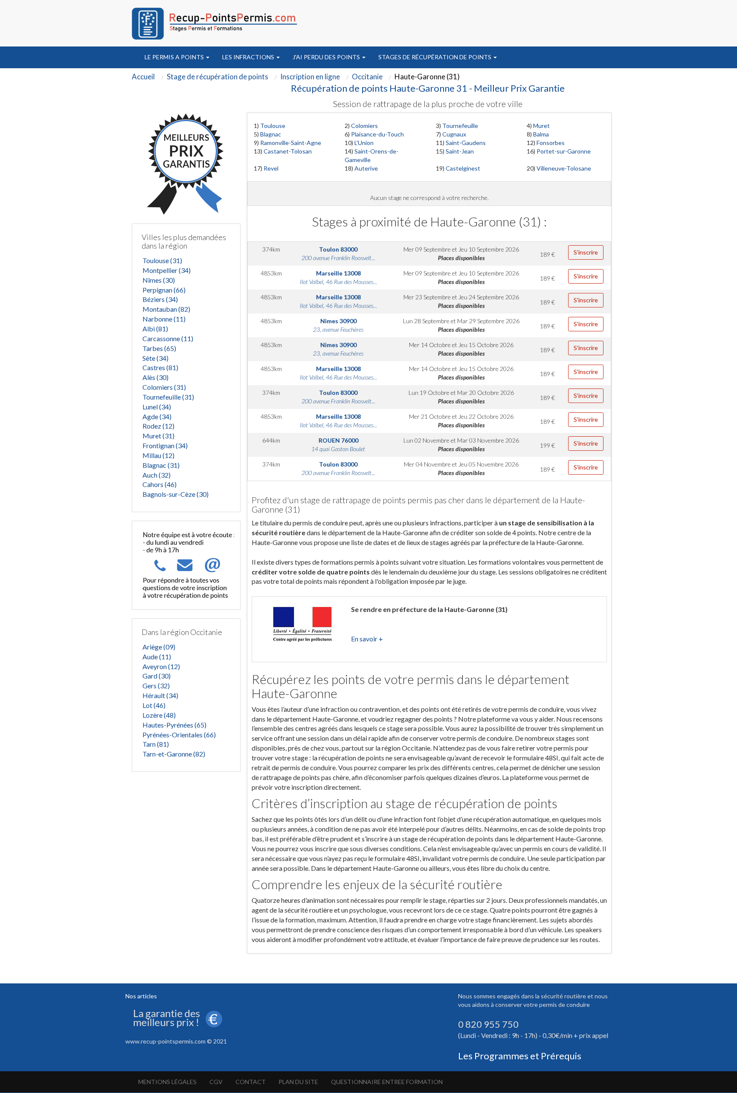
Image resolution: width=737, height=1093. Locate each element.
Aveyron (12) (161, 666)
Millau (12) (158, 455)
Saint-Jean (460, 151)
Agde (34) (156, 416)
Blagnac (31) (161, 465)
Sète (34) (155, 358)
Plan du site (298, 1081)
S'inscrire (586, 252)
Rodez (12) (158, 426)
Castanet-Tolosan (288, 151)
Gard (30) (156, 676)
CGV (216, 1081)
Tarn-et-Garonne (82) (173, 754)
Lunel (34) (156, 407)
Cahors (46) (159, 484)
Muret (541, 125)
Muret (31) (158, 436)
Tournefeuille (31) (168, 397)
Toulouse (272, 125)
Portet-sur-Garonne (564, 151)
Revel (271, 168)
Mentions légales (167, 1081)
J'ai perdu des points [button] (327, 57)
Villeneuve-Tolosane (564, 168)
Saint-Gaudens (466, 142)
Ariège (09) (158, 647)
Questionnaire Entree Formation (387, 1081)
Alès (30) (155, 377)
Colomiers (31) (164, 387)
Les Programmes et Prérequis (519, 1055)
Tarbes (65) (159, 348)
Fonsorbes (551, 142)
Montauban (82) (166, 309)
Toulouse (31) (162, 260)
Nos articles (141, 996)
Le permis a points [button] (175, 57)
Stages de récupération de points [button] (435, 57)
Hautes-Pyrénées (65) (174, 725)
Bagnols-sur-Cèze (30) (175, 494)
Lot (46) (153, 705)
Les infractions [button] (249, 57)
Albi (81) (155, 329)
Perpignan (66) (164, 290)
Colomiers (364, 125)
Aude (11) (156, 656)
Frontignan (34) (165, 445)
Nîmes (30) (158, 280)
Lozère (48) (159, 715)
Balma (541, 134)
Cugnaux (454, 134)
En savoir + (367, 639)
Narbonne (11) (164, 319)
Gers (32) (156, 685)
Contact (250, 1081)
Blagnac (270, 134)
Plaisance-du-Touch (377, 134)
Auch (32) (156, 475)
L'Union (364, 142)
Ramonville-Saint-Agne (290, 142)
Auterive (366, 168)
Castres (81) (160, 367)
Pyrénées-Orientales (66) (179, 735)
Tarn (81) (155, 744)
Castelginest (463, 168)
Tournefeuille (460, 125)
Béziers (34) (160, 299)
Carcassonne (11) (167, 338)
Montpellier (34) (166, 270)
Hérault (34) (160, 695)
